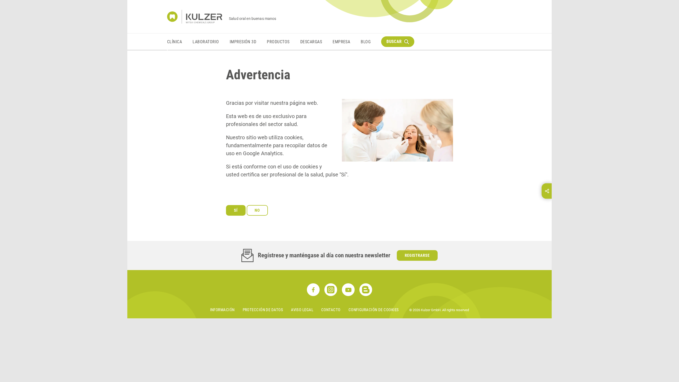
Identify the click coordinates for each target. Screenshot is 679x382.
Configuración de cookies (374, 309)
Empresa (341, 41)
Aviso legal (302, 309)
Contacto (331, 309)
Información (222, 309)
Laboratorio (206, 41)
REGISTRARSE (417, 255)
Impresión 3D (243, 41)
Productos (278, 41)
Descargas (311, 41)
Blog (366, 41)
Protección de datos (263, 309)
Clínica (174, 41)
